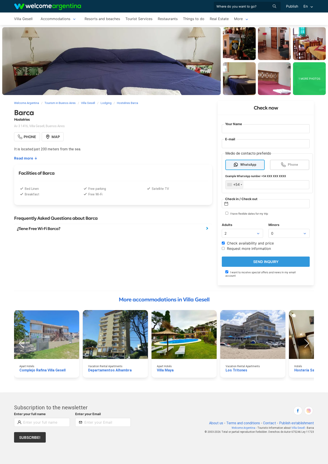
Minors (273, 225)
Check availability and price (250, 243)
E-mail (230, 139)
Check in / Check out (241, 199)
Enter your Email (88, 414)
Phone (293, 165)
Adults (227, 225)
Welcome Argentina (243, 427)
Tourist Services (138, 19)
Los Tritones (236, 370)
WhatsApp (248, 165)
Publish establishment (296, 423)
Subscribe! (29, 437)
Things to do (193, 19)
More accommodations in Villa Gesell (164, 299)
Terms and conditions (243, 423)
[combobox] (234, 184)
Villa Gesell (23, 19)
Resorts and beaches (102, 19)
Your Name (233, 124)
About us (216, 423)
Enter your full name (30, 414)
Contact (269, 423)
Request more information (248, 248)
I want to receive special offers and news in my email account (260, 274)
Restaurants (168, 19)
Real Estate (219, 19)
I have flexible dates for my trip (248, 213)
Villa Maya (165, 370)
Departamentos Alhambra (110, 370)
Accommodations (55, 19)
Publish (292, 6)
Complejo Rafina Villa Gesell (42, 370)
